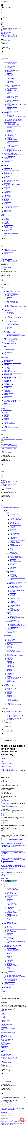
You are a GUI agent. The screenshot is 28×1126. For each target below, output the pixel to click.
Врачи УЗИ (6, 172)
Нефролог (9, 75)
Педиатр (9, 109)
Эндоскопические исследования (15, 120)
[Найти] (2, 442)
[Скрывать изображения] (1, 20)
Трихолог (9, 92)
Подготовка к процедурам (7, 1048)
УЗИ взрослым (10, 115)
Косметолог (10, 71)
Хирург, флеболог (11, 146)
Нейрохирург (10, 74)
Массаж (6, 147)
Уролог (8, 93)
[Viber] (10, 740)
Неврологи (6, 185)
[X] (8, 740)
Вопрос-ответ (4, 1051)
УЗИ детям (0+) (10, 113)
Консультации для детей (10, 98)
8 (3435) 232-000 (13, 806)
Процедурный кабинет (9, 157)
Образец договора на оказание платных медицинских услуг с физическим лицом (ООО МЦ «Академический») (14, 867)
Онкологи (6, 189)
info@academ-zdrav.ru (6, 40)
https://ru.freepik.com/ (6, 1101)
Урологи (6, 204)
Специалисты (4, 165)
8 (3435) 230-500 (5, 806)
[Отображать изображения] (1, 18)
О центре (6, 218)
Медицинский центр (6, 215)
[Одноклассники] (3, 740)
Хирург (8, 94)
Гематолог (9, 67)
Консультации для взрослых (11, 62)
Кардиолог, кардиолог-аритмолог (12, 180)
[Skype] (14, 740)
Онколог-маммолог (11, 78)
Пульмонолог (7, 196)
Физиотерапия (7, 161)
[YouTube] (4, 239)
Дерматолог (10, 101)
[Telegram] (16, 740)
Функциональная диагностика (14, 119)
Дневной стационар (9, 160)
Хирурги (6, 208)
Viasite (8, 1102)
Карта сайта (4, 1112)
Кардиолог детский (9, 179)
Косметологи (7, 183)
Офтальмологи (7, 192)
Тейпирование (7, 162)
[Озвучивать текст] (1, 23)
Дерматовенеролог (11, 69)
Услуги (2, 59)
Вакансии (6, 230)
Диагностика (7, 112)
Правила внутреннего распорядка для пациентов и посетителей (11, 873)
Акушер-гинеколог (11, 63)
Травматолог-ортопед (12, 90)
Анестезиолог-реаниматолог (14, 126)
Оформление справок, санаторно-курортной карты (15, 155)
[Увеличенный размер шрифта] (2, 6)
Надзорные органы (8, 225)
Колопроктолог (7, 181)
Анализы (6, 158)
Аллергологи (7, 169)
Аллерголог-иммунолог (13, 64)
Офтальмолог (10, 81)
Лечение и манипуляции (10, 122)
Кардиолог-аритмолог (12, 70)
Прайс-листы (7, 231)
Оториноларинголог (12, 79)
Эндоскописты (7, 211)
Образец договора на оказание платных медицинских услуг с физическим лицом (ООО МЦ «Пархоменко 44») (14, 859)
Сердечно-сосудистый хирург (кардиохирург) (14, 86)
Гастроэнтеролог (11, 66)
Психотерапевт (10, 82)
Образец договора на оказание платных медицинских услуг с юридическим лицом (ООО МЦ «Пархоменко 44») (13, 845)
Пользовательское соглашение (8, 1109)
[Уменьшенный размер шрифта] (1, 2)
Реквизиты (6, 223)
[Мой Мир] (6, 740)
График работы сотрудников (11, 233)
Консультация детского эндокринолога (16, 104)
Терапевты (6, 200)
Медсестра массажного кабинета (12, 184)
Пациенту (3, 1047)
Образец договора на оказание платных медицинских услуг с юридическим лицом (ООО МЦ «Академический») (13, 852)
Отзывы (3, 214)
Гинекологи (7, 176)
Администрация (8, 168)
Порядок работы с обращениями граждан (12, 839)
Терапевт (9, 89)
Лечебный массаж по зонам (14, 150)
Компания (3, 1010)
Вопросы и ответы (8, 227)
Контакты (3, 235)
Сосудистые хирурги (9, 199)
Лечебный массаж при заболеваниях (16, 152)
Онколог (9, 77)
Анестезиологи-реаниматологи (11, 170)
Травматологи (7, 202)
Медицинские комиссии (10, 153)
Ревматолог (9, 83)
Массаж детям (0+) (11, 149)
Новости (6, 226)
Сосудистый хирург (12, 88)
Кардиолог (9, 103)
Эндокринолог (10, 97)
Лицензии (6, 219)
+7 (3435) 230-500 (7, 32)
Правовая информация (9, 229)
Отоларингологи (8, 191)
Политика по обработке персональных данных (12, 1108)
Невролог (9, 73)
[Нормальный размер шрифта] (2, 4)
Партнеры (6, 221)
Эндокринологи (8, 210)
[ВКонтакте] (4, 238)
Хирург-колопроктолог (12, 96)
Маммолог (9, 131)
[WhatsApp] (12, 740)
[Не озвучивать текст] (1, 25)
